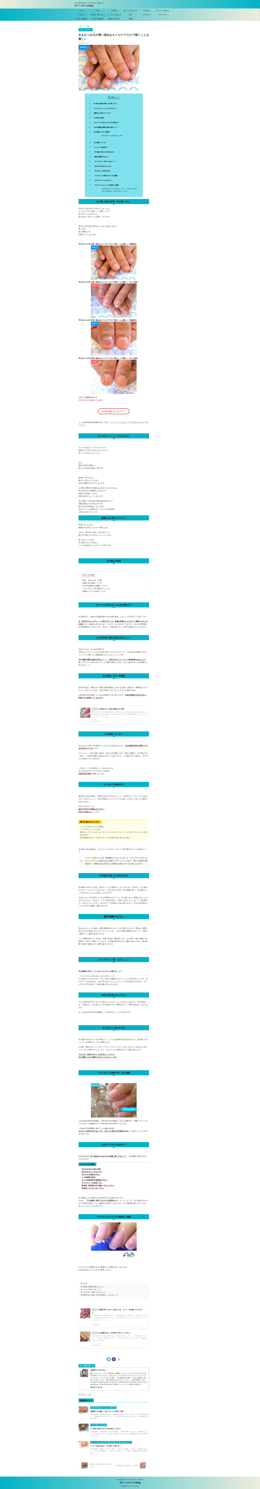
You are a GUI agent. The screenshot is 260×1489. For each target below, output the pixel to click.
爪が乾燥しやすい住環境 (100, 132)
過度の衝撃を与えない (100, 157)
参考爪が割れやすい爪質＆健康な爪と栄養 (110, 135)
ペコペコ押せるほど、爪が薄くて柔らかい (105, 1446)
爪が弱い (83, 1394)
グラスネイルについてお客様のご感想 (105, 185)
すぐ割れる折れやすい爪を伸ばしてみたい (105, 1429)
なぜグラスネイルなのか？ (102, 180)
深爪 (97, 10)
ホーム (81, 10)
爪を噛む (114, 10)
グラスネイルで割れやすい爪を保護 (104, 175)
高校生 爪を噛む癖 (114, 19)
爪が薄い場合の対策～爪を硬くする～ (105, 103)
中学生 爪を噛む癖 (81, 19)
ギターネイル (163, 14)
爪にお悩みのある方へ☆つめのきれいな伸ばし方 (130, 1479)
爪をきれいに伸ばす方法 (101, 171)
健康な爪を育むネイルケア (101, 113)
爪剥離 (130, 19)
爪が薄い (89, 1394)
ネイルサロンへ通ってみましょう (104, 161)
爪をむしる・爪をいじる (130, 10)
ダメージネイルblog (83, 5)
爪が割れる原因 (98, 118)
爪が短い (81, 14)
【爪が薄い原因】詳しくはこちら (112, 411)
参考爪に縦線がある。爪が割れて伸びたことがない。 (113, 191)
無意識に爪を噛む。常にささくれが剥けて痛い (107, 1411)
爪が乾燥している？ (99, 142)
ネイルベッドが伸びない (162, 10)
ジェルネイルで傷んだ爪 (114, 14)
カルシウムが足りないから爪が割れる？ (105, 122)
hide (117, 97)
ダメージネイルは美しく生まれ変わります (126, 422)
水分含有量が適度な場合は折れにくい (105, 127)
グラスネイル (147, 14)
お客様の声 (83, 1270)
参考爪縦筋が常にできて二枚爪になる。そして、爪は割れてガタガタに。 (118, 188)
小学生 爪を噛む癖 (97, 19)
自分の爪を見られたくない (102, 166)
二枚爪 (130, 14)
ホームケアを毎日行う (100, 147)
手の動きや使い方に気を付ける (103, 152)
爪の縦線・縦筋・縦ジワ (97, 14)
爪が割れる (146, 10)
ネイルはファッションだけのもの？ (104, 108)
